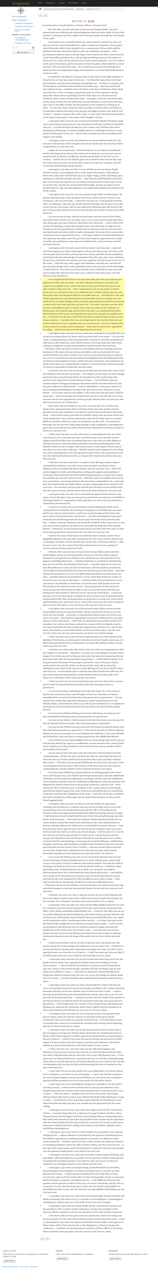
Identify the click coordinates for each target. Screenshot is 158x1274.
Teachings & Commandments (22, 38)
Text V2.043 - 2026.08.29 (29, 1266)
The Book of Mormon (24, 26)
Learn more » (9, 1260)
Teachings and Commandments (59, 9)
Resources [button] (50, 3)
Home (40, 3)
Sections (80, 9)
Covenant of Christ (23, 43)
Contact (62, 3)
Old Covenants (19, 16)
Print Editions (73, 3)
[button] (23, 52)
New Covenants (19, 20)
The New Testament (24, 23)
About (84, 3)
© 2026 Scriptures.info (10, 1266)
